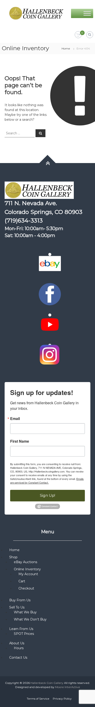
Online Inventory (27, 569)
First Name (19, 441)
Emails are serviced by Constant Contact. (47, 480)
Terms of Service (38, 698)
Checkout (26, 588)
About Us (16, 643)
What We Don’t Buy (30, 619)
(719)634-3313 (24, 220)
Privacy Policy (62, 698)
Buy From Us (19, 600)
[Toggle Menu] (87, 13)
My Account (28, 574)
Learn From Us (21, 629)
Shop (13, 557)
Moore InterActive (67, 687)
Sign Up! (47, 495)
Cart (21, 581)
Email (15, 418)
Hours (19, 648)
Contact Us (18, 657)
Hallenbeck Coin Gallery (46, 683)
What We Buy (25, 612)
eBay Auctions (25, 562)
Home (66, 48)
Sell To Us (16, 607)
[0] (78, 35)
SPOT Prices (24, 634)
